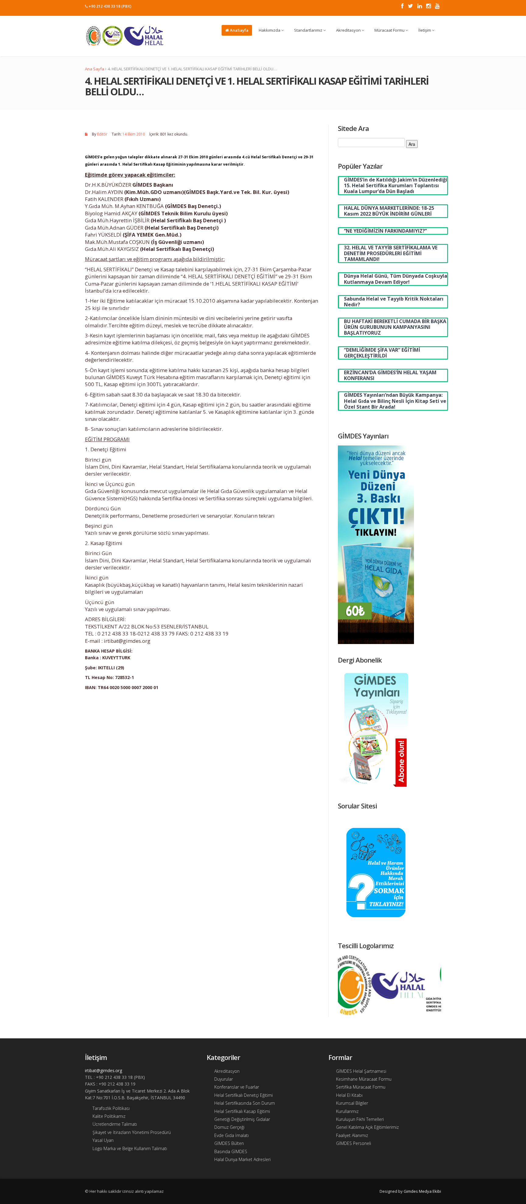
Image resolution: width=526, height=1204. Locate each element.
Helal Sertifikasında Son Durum (244, 1103)
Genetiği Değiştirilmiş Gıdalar (242, 1119)
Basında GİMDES (230, 1151)
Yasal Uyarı (103, 1140)
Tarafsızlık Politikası (111, 1108)
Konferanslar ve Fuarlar (236, 1087)
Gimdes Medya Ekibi (422, 1191)
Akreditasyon (349, 30)
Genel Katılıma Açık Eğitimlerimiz (367, 1127)
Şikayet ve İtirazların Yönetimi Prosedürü (132, 1132)
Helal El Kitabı (349, 1095)
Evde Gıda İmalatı (231, 1135)
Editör (102, 134)
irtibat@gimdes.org (103, 1070)
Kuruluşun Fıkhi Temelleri (360, 1119)
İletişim (425, 30)
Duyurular (223, 1079)
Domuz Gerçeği (229, 1127)
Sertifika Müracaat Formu (360, 1087)
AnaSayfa (238, 30)
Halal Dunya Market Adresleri (242, 1159)
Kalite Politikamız (109, 1116)
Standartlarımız (308, 30)
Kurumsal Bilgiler (352, 1103)
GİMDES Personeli (353, 1143)
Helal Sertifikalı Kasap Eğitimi (242, 1111)
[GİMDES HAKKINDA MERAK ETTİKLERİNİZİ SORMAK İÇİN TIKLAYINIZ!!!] (376, 872)
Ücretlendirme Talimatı (115, 1124)
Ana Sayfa (94, 69)
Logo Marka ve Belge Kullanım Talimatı (130, 1148)
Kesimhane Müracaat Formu (363, 1079)
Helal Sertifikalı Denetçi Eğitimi (243, 1095)
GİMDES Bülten (229, 1143)
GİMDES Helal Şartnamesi (361, 1071)
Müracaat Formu (389, 30)
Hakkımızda (270, 30)
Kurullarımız (347, 1111)
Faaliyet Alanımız (352, 1135)
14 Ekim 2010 (133, 134)
